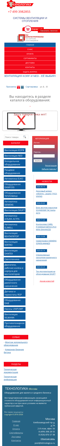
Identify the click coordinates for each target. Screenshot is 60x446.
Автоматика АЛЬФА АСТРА (12, 217)
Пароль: (37, 152)
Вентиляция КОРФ (14, 150)
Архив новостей (47, 281)
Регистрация (51, 165)
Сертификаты (30, 58)
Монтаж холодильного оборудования (16, 344)
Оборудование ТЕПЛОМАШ (13, 194)
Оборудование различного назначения (13, 282)
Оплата (30, 54)
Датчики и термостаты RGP (13, 293)
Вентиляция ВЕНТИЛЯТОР (12, 235)
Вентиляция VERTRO (11, 243)
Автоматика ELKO (14, 178)
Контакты (30, 67)
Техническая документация (11, 371)
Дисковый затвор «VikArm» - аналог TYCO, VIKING (46, 194)
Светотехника (12, 259)
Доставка (30, 63)
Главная (30, 45)
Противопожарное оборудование (14, 325)
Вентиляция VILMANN (11, 316)
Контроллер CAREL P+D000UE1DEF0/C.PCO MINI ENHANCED (46, 227)
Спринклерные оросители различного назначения (46, 257)
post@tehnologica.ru (45, 443)
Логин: (37, 142)
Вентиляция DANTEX (11, 252)
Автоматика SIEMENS (11, 203)
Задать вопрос (30, 72)
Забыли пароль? (49, 169)
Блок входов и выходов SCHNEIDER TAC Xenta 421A (46, 210)
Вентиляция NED (13, 155)
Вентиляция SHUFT (15, 210)
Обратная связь (48, 439)
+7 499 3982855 (19, 12)
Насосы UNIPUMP (14, 308)
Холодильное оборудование (12, 163)
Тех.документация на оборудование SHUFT (45, 272)
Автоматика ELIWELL (11, 226)
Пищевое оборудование (12, 171)
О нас (30, 49)
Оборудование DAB (13, 302)
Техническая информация (10, 378)
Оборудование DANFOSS (13, 186)
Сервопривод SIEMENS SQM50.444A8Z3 (46, 242)
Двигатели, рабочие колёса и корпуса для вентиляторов (14, 269)
